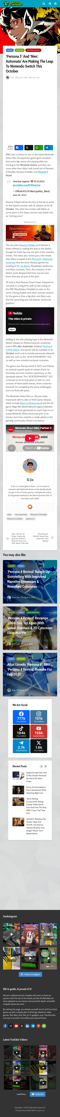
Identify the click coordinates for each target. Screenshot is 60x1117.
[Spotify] (44, 1026)
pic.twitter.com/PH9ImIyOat (26, 185)
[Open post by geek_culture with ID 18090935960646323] (30, 958)
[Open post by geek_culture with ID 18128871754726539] (11, 958)
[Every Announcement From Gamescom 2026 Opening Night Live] (18, 790)
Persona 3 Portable (38, 514)
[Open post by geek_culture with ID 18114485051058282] (48, 958)
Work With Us (32, 1110)
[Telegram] (33, 1026)
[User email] (30, 506)
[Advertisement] (30, 111)
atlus (9, 514)
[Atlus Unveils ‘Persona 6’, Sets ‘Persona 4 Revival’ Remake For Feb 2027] (30, 674)
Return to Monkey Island (31, 403)
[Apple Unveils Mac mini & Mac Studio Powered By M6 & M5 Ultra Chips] (18, 775)
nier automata (21, 514)
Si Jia (12, 77)
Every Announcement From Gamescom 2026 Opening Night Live (36, 790)
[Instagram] (11, 1026)
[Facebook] (5, 1026)
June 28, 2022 (19, 195)
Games (9, 50)
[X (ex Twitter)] (22, 1026)
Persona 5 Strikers (27, 245)
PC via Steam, (23, 266)
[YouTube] (16, 1026)
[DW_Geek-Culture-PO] (30, 232)
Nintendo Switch (33, 50)
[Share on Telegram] (48, 147)
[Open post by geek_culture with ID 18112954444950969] (48, 934)
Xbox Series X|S (33, 612)
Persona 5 (43, 172)
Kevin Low (15, 597)
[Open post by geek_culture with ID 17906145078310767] (30, 934)
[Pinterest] (38, 1026)
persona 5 (30, 518)
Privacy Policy (21, 1110)
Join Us (41, 1110)
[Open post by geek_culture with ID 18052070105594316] (11, 934)
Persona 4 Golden (15, 518)
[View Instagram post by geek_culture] (18, 944)
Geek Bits (19, 50)
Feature (12, 566)
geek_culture (11, 925)
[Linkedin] (27, 1026)
